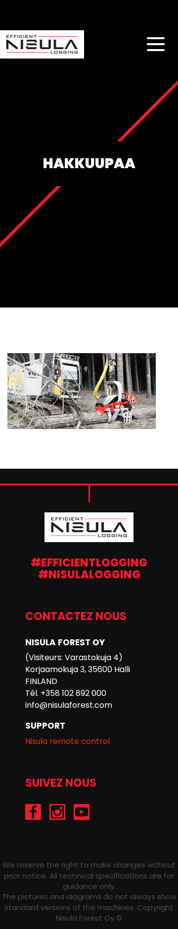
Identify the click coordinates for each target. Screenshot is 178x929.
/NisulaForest (82, 812)
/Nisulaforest (33, 812)
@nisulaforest (57, 812)
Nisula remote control (67, 741)
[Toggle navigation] (155, 44)
